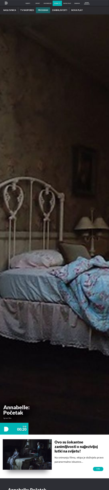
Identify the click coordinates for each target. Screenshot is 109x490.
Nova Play (77, 10)
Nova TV (6, 3)
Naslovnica (9, 10)
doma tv (57, 3)
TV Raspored (27, 10)
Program (43, 10)
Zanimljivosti (59, 10)
